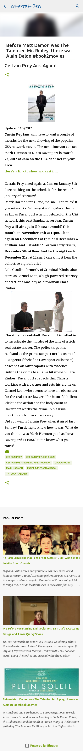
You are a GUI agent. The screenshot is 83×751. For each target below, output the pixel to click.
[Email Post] (7, 453)
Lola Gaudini (62, 462)
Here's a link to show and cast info (31, 171)
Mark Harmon (14, 468)
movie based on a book (41, 468)
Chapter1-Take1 (26, 6)
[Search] (77, 6)
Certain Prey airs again (40, 457)
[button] (7, 74)
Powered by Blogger (44, 745)
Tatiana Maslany (16, 473)
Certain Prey (14, 457)
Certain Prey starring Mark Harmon (28, 462)
